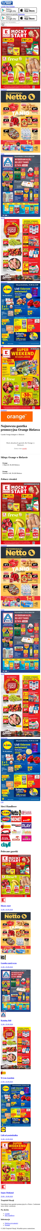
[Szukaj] (3, 25)
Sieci (7, 6)
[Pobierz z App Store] (28, 12)
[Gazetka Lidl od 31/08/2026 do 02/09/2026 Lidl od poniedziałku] (16, 1126)
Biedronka (21, 14)
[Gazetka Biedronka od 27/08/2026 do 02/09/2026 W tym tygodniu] (16, 1068)
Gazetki (3, 6)
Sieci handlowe (9, 1215)
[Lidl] (20, 344)
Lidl (2, 346)
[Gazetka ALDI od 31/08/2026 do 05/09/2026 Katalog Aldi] (16, 1011)
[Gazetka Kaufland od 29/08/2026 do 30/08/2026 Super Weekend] (16, 1183)
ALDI (3, 218)
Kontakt (12, 6)
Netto (2, 154)
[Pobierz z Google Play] (10, 12)
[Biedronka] (20, 280)
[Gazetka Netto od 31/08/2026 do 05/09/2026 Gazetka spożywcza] (16, 954)
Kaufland (4, 90)
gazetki (24, 448)
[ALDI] (20, 216)
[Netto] (20, 152)
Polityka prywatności (11, 1223)
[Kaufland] (20, 88)
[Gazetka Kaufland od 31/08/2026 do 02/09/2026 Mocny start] (16, 896)
